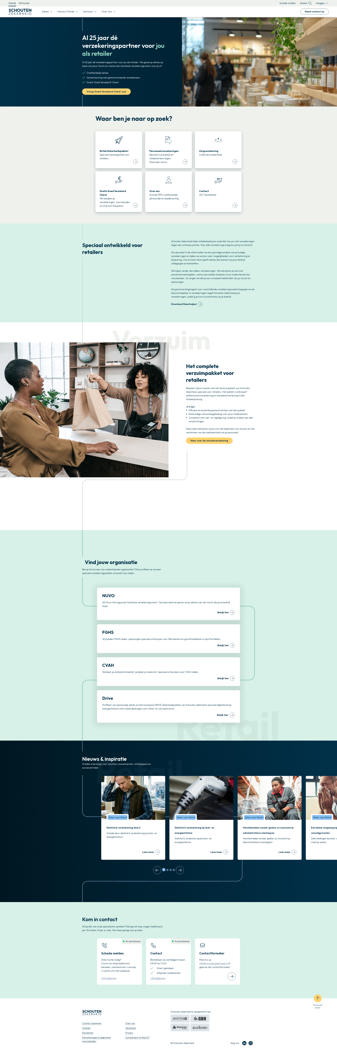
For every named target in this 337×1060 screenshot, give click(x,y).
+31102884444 (109, 978)
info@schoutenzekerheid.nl (213, 963)
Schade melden (287, 3)
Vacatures (130, 1028)
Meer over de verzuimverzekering (209, 440)
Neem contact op (314, 11)
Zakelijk (12, 3)
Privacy (129, 1032)
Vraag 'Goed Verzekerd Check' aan (106, 91)
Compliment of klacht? (137, 1037)
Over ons (130, 1023)
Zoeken (303, 3)
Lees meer (148, 852)
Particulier (24, 3)
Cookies (86, 1028)
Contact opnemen (91, 1023)
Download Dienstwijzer (184, 304)
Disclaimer (87, 1032)
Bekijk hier (223, 612)
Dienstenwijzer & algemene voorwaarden (96, 1039)
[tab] (163, 869)
